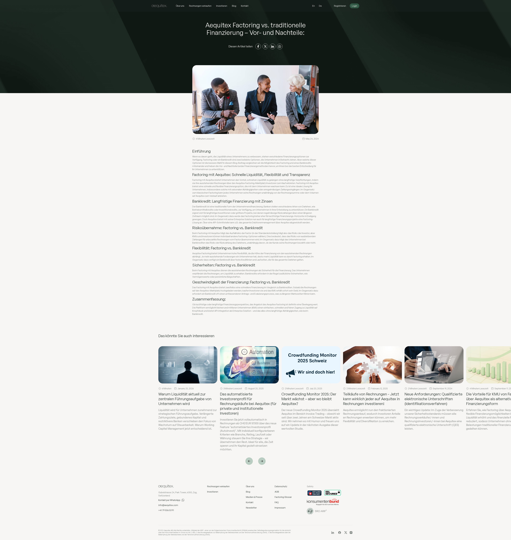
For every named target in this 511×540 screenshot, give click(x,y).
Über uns (180, 6)
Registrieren (340, 6)
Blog (234, 6)
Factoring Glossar (283, 497)
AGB (277, 491)
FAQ (277, 502)
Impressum (280, 507)
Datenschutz (281, 486)
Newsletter (251, 507)
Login (354, 6)
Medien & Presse (254, 497)
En (313, 6)
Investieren (221, 6)
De (320, 6)
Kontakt (244, 6)
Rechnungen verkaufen (200, 6)
